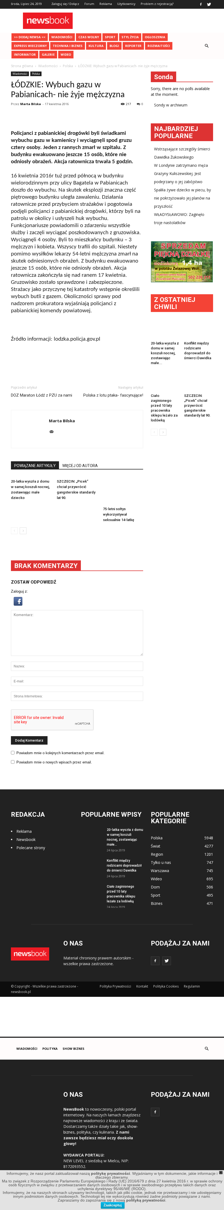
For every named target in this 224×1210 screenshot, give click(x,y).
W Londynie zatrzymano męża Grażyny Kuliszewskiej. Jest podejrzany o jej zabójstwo (181, 173)
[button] (206, 45)
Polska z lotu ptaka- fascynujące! (113, 395)
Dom (155, 887)
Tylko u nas (161, 862)
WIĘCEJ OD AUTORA (80, 465)
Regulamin (192, 986)
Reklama (105, 4)
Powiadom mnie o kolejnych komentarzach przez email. (60, 753)
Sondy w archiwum (170, 105)
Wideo (66, 54)
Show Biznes (73, 1049)
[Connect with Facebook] (18, 604)
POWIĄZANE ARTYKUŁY (35, 465)
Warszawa (160, 870)
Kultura (96, 46)
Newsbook (26, 839)
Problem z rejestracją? (157, 4)
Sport (110, 37)
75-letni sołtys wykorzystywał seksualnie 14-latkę (118, 514)
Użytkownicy (126, 4)
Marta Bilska (30, 104)
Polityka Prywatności (115, 986)
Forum (89, 4)
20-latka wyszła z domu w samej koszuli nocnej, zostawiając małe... (165, 353)
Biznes (157, 903)
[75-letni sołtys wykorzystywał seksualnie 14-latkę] (123, 490)
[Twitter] (209, 4)
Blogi (114, 46)
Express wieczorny (30, 46)
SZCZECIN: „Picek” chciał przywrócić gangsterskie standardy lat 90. (197, 405)
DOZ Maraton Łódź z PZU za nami (41, 395)
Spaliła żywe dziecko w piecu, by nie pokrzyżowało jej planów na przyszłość (182, 198)
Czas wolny (88, 37)
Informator (25, 54)
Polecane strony (30, 847)
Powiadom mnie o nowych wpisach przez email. (54, 762)
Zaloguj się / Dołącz (65, 4)
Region (157, 854)
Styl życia (130, 37)
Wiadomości (61, 37)
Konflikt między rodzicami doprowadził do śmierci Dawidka (124, 865)
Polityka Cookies (166, 986)
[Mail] (53, 432)
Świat (155, 846)
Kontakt (142, 986)
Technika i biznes (67, 46)
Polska (36, 74)
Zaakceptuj (113, 1205)
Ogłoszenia (155, 37)
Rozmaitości (159, 46)
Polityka (50, 1049)
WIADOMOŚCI (26, 1049)
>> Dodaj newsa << (29, 37)
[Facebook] (201, 4)
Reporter (133, 46)
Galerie (48, 54)
